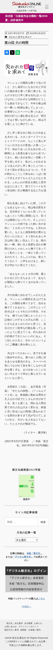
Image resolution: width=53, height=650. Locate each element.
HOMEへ (26, 606)
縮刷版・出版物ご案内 (30, 629)
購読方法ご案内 (12, 629)
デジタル (19, 556)
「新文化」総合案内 (14, 623)
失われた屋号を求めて (20, 36)
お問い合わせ (11, 626)
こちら (41, 598)
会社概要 (28, 623)
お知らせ (38, 623)
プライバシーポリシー (28, 626)
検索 (43, 522)
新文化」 (28, 556)
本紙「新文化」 (35, 553)
